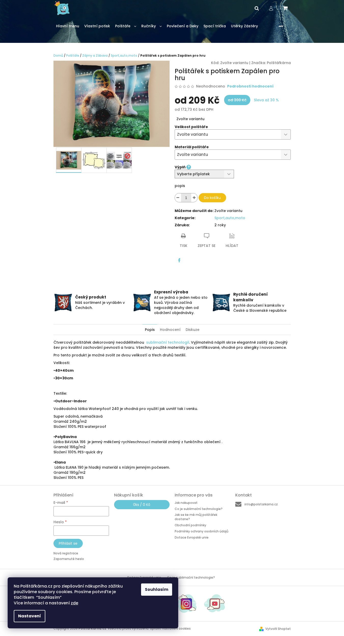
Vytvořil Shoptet (278, 629)
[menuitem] (67, 26)
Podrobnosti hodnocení (250, 86)
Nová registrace (65, 553)
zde (74, 603)
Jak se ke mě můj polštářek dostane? (196, 517)
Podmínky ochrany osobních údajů (201, 531)
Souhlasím (156, 589)
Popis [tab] (150, 329)
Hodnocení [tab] (170, 329)
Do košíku (212, 197)
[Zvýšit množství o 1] (194, 197)
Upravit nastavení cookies (170, 628)
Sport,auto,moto (229, 217)
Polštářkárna (279, 62)
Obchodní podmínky (190, 525)
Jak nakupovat (186, 503)
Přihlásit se (68, 543)
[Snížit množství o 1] (178, 197)
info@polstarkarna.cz (261, 504)
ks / (141, 504)
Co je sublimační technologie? (199, 509)
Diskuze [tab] (192, 329)
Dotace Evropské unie (192, 537)
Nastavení (29, 616)
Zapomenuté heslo (68, 559)
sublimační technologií (167, 342)
